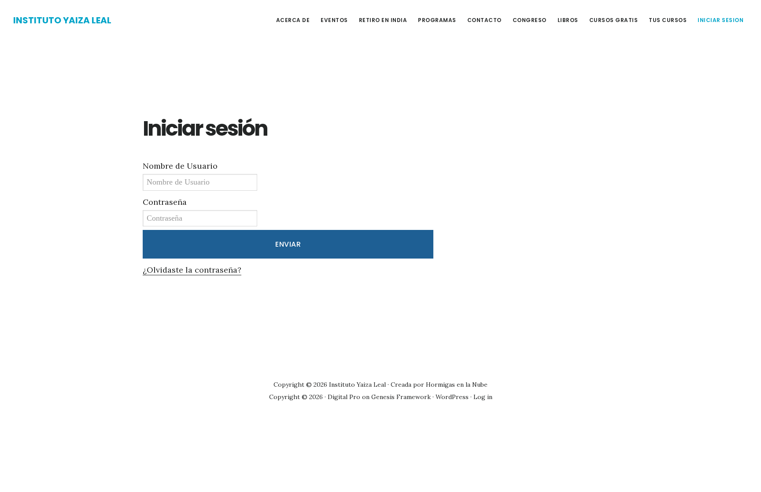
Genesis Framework (401, 397)
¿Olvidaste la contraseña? (192, 270)
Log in (482, 397)
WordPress (452, 397)
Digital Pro (344, 397)
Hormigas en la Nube (457, 384)
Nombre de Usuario (180, 166)
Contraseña (165, 202)
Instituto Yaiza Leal (62, 20)
